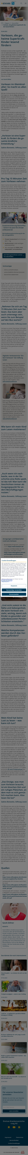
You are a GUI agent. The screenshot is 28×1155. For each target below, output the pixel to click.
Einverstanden (14, 594)
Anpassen (14, 586)
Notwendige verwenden (14, 590)
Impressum (5, 581)
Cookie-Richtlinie (6, 580)
